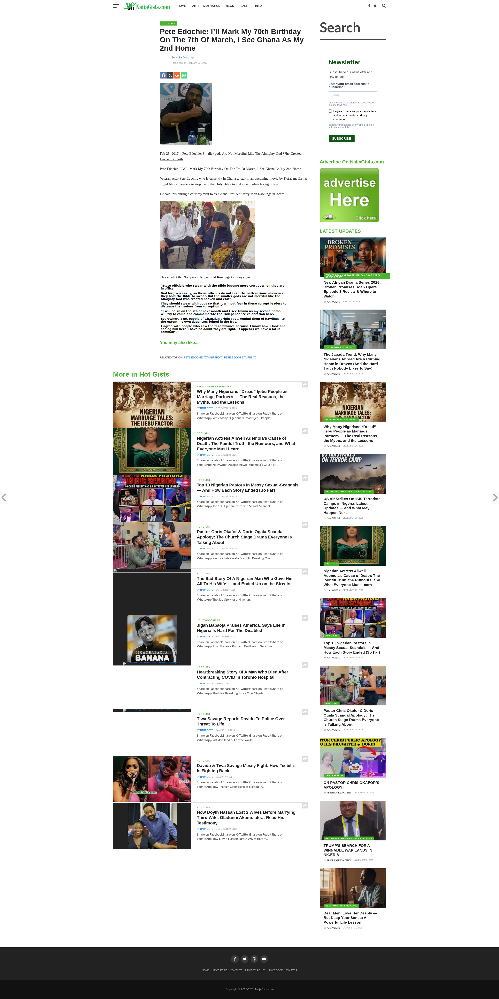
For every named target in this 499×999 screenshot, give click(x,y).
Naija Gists (182, 57)
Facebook (276, 970)
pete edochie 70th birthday (203, 357)
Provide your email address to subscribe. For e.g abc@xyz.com (352, 103)
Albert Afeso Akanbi (339, 793)
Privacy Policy (255, 970)
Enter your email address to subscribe (349, 85)
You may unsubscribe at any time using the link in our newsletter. (351, 126)
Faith (195, 5)
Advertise (219, 970)
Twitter (291, 970)
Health (244, 5)
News (230, 5)
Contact (236, 970)
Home (182, 5)
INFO (258, 5)
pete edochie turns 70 (240, 357)
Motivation (211, 5)
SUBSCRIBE (341, 138)
